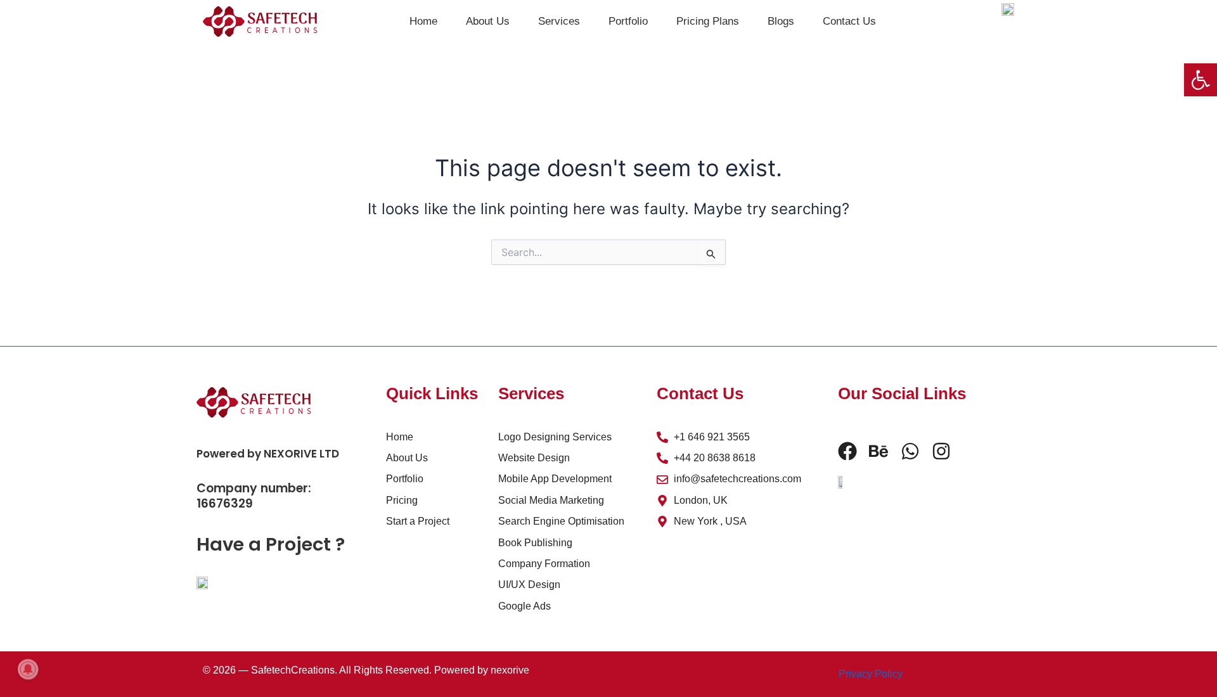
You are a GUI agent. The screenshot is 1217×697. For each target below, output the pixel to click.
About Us (488, 21)
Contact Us (849, 21)
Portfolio (628, 21)
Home (423, 21)
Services (559, 21)
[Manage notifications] (28, 669)
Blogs (781, 21)
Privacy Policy (871, 673)
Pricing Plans (707, 21)
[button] (1200, 79)
